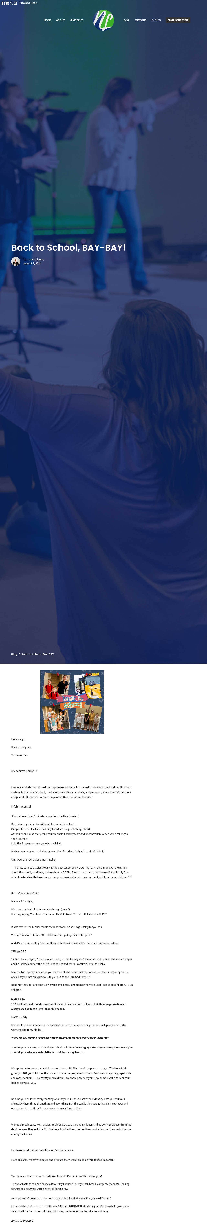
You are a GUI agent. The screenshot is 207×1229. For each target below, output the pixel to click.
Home (47, 20)
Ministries (76, 20)
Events (156, 20)
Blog (14, 654)
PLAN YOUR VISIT (178, 20)
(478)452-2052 (28, 3)
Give (127, 20)
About (60, 20)
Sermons (140, 20)
